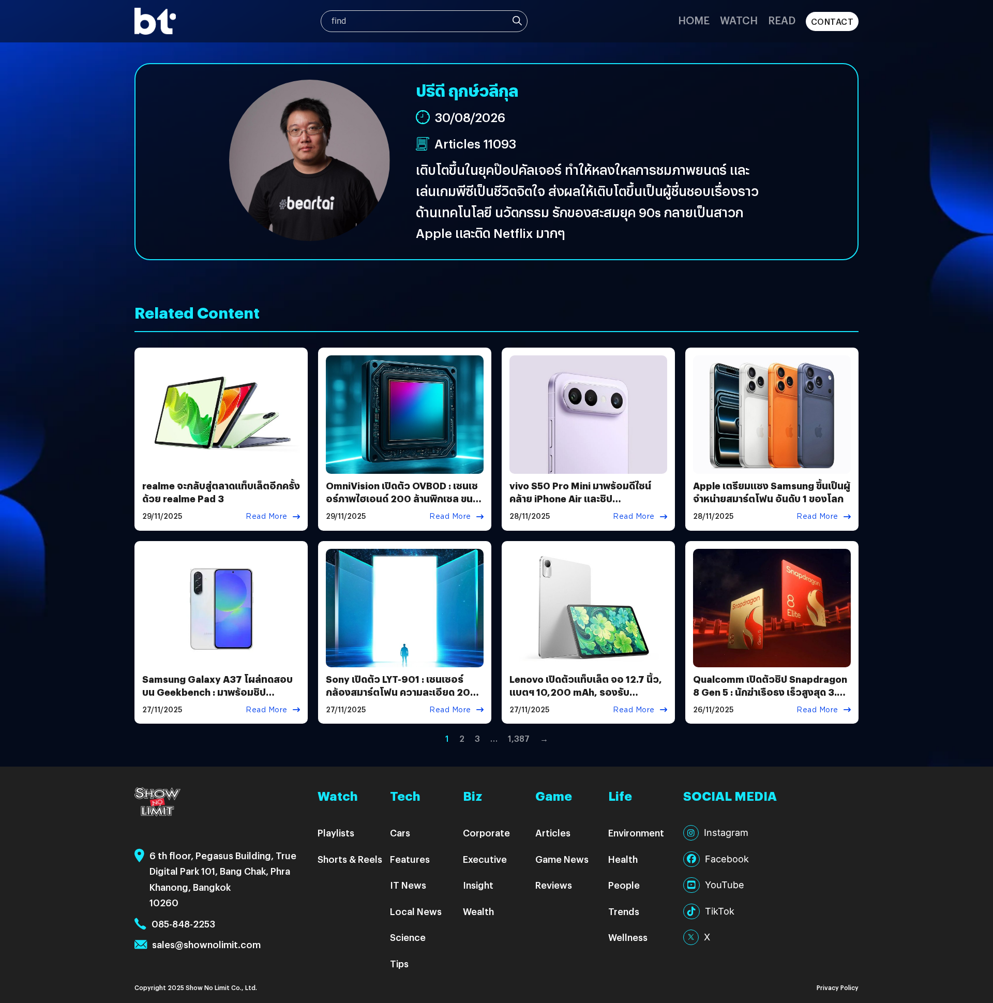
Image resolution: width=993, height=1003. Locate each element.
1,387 (519, 738)
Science (408, 937)
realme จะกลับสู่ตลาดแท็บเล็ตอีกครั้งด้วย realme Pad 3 (221, 492)
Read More (267, 516)
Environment (636, 832)
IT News (408, 884)
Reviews (553, 884)
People (624, 884)
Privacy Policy (838, 987)
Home (694, 19)
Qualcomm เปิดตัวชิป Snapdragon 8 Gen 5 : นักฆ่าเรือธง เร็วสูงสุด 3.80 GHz (771, 691)
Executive (485, 858)
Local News (416, 911)
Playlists (336, 832)
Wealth (478, 911)
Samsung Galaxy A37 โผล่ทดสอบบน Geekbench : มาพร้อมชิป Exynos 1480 (217, 691)
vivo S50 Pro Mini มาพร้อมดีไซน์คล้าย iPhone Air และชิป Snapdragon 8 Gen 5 (580, 498)
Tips (399, 963)
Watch (739, 19)
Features (410, 858)
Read (781, 19)
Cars (400, 832)
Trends (623, 911)
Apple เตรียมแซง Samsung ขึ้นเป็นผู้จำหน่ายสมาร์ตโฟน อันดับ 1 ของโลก (771, 492)
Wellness (628, 937)
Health (623, 858)
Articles (552, 832)
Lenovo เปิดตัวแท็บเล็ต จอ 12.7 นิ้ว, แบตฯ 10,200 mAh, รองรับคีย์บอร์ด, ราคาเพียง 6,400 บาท (585, 691)
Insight (478, 884)
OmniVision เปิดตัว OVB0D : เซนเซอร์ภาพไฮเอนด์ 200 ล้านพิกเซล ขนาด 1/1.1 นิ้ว (404, 498)
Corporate (486, 832)
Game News (562, 858)
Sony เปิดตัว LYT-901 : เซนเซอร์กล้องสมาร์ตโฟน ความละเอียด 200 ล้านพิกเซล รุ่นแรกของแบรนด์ (401, 691)
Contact (832, 21)
